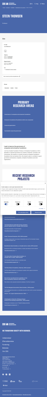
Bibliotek (5, 348)
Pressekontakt (5, 365)
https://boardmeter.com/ (9, 250)
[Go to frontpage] (9, 4)
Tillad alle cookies (38, 212)
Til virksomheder (5, 368)
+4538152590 (10, 56)
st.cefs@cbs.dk (7, 46)
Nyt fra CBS (4, 367)
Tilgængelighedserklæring (17, 394)
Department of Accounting (20, 7)
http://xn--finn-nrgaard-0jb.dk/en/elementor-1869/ (15, 293)
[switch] (17, 204)
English (31, 3)
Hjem (4, 7)
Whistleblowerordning (27, 394)
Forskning (8, 7)
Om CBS (5, 351)
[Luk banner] (45, 183)
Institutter (12, 7)
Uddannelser (6, 338)
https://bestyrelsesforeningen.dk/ (11, 230)
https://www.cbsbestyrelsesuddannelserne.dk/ (14, 219)
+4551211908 (9, 58)
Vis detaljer (41, 208)
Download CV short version (10, 69)
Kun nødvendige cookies (23, 212)
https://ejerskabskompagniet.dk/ (11, 262)
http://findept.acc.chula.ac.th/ (10, 305)
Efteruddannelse (8, 341)
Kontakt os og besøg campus (8, 363)
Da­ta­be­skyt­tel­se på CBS (7, 394)
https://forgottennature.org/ (10, 272)
